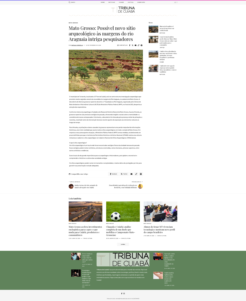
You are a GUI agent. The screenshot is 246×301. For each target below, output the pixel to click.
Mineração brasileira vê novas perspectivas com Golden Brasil (167, 28)
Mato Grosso (73, 23)
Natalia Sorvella (77, 45)
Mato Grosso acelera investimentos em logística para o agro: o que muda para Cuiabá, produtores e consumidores (85, 230)
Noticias (162, 33)
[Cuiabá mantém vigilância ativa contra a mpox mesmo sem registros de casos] (158, 275)
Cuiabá (162, 62)
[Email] (135, 45)
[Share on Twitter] (132, 45)
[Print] (141, 45)
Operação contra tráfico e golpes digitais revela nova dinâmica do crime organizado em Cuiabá (169, 260)
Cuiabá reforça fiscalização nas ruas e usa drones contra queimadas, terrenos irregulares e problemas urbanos (168, 55)
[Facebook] (122, 293)
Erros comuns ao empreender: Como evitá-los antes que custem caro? (87, 258)
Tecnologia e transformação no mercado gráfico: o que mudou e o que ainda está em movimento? (86, 276)
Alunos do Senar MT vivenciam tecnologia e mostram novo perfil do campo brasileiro (159, 229)
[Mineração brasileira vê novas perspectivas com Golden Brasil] (153, 29)
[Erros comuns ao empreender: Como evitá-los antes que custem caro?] (76, 256)
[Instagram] (124, 293)
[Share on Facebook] (129, 45)
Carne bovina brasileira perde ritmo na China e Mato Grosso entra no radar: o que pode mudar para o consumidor (168, 41)
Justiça (162, 47)
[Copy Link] (138, 45)
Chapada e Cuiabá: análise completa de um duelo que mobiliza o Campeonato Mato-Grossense (120, 230)
